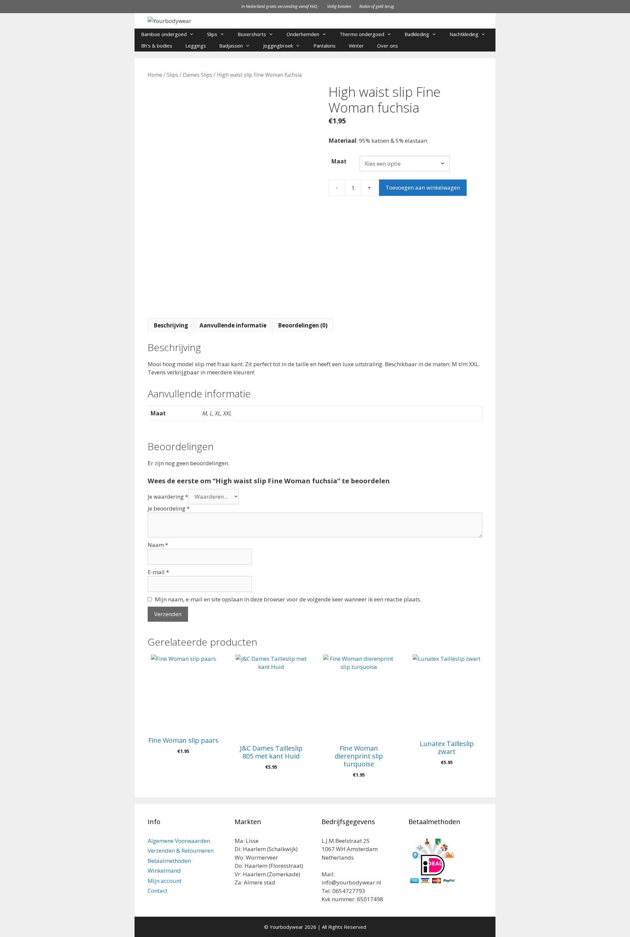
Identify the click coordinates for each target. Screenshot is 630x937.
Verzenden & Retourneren (181, 850)
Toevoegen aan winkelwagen (423, 187)
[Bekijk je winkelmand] (486, 46)
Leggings (195, 45)
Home (155, 74)
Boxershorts (252, 34)
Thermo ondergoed (362, 34)
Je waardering (168, 496)
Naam (158, 545)
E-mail (158, 572)
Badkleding (417, 34)
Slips (212, 34)
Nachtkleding (464, 34)
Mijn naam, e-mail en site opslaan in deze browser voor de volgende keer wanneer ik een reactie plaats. (288, 599)
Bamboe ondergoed (164, 34)
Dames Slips (197, 74)
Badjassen (231, 45)
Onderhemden (302, 34)
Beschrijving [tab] (171, 325)
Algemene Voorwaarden (179, 840)
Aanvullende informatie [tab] (233, 325)
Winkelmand (164, 870)
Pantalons (324, 45)
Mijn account (164, 881)
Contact (157, 890)
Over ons (387, 45)
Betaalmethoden (169, 860)
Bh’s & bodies (156, 45)
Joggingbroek (278, 45)
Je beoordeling (169, 508)
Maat (338, 161)
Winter (356, 45)
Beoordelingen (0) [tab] (302, 325)
